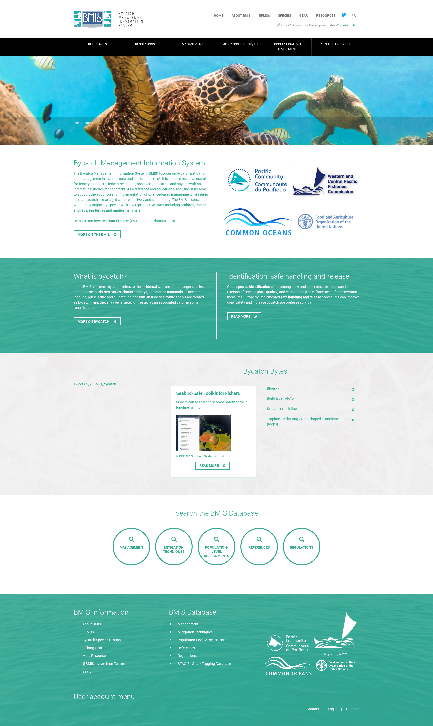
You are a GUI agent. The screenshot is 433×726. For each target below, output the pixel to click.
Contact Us (347, 25)
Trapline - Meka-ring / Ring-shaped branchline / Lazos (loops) (309, 421)
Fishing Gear (92, 647)
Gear (303, 15)
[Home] (111, 20)
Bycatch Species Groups (101, 639)
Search (87, 671)
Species (284, 15)
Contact (313, 708)
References (97, 44)
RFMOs (264, 15)
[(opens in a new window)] (344, 15)
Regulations (145, 44)
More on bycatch (94, 321)
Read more (210, 466)
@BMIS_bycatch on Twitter (103, 663)
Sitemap (352, 708)
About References (335, 44)
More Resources (94, 655)
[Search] (354, 16)
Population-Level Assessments (288, 46)
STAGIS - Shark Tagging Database (204, 663)
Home (218, 15)
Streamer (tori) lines (282, 408)
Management (192, 44)
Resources (325, 15)
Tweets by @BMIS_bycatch (95, 384)
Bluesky (273, 388)
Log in (333, 708)
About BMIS (241, 15)
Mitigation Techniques (240, 44)
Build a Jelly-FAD (280, 398)
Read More (240, 316)
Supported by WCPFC (335, 654)
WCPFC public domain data (152, 220)
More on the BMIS (94, 234)
